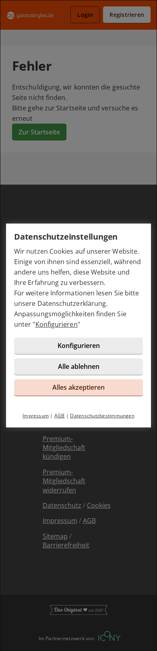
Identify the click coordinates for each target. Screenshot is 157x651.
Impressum (36, 415)
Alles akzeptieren (78, 387)
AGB (59, 415)
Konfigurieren (56, 324)
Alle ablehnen (78, 366)
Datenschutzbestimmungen (102, 415)
